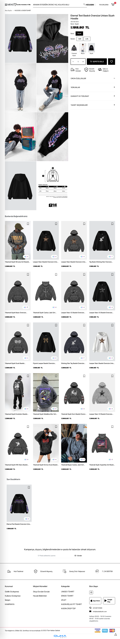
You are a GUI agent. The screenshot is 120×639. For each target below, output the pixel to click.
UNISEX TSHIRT (67, 591)
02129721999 (97, 608)
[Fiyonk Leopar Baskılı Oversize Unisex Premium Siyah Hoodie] (46, 341)
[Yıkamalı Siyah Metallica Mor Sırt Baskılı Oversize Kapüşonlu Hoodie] (46, 392)
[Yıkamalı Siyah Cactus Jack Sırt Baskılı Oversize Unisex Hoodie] (46, 291)
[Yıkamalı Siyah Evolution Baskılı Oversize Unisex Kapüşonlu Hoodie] (18, 392)
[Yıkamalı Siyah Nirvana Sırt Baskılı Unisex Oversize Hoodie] (18, 240)
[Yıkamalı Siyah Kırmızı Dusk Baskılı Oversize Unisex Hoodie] (46, 443)
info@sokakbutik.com (100, 611)
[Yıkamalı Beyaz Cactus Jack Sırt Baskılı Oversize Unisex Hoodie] (74, 443)
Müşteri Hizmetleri (40, 586)
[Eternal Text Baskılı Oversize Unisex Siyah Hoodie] (19, 503)
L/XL (86, 39)
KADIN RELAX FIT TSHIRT (71, 604)
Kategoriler (65, 586)
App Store (96, 601)
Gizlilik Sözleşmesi (12, 591)
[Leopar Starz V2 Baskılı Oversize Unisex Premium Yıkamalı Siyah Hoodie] (74, 291)
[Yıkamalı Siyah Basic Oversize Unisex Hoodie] (18, 291)
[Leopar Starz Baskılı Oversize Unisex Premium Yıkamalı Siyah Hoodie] (74, 240)
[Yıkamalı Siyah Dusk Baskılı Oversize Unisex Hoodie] (18, 341)
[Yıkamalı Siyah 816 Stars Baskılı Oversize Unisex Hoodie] (18, 443)
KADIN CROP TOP (68, 608)
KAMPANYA (9, 604)
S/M (79, 39)
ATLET (63, 600)
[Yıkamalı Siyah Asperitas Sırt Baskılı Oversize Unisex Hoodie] (102, 443)
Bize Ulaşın (93, 586)
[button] (113, 4)
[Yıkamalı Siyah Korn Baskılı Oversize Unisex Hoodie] (74, 392)
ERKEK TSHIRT (67, 596)
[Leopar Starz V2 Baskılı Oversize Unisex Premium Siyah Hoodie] (102, 291)
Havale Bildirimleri (40, 596)
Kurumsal (9, 586)
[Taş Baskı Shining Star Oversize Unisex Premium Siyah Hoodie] (102, 240)
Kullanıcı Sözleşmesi (12, 596)
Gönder (79, 556)
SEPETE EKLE (98, 61)
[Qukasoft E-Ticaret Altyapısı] (60, 636)
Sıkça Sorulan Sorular (41, 591)
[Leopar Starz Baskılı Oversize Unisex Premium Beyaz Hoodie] (102, 341)
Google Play (109, 601)
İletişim (7, 600)
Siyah (79, 33)
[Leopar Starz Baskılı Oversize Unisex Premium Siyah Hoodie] (46, 240)
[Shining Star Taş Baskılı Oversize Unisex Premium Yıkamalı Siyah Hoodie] (74, 341)
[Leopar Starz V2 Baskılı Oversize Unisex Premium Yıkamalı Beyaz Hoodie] (102, 392)
